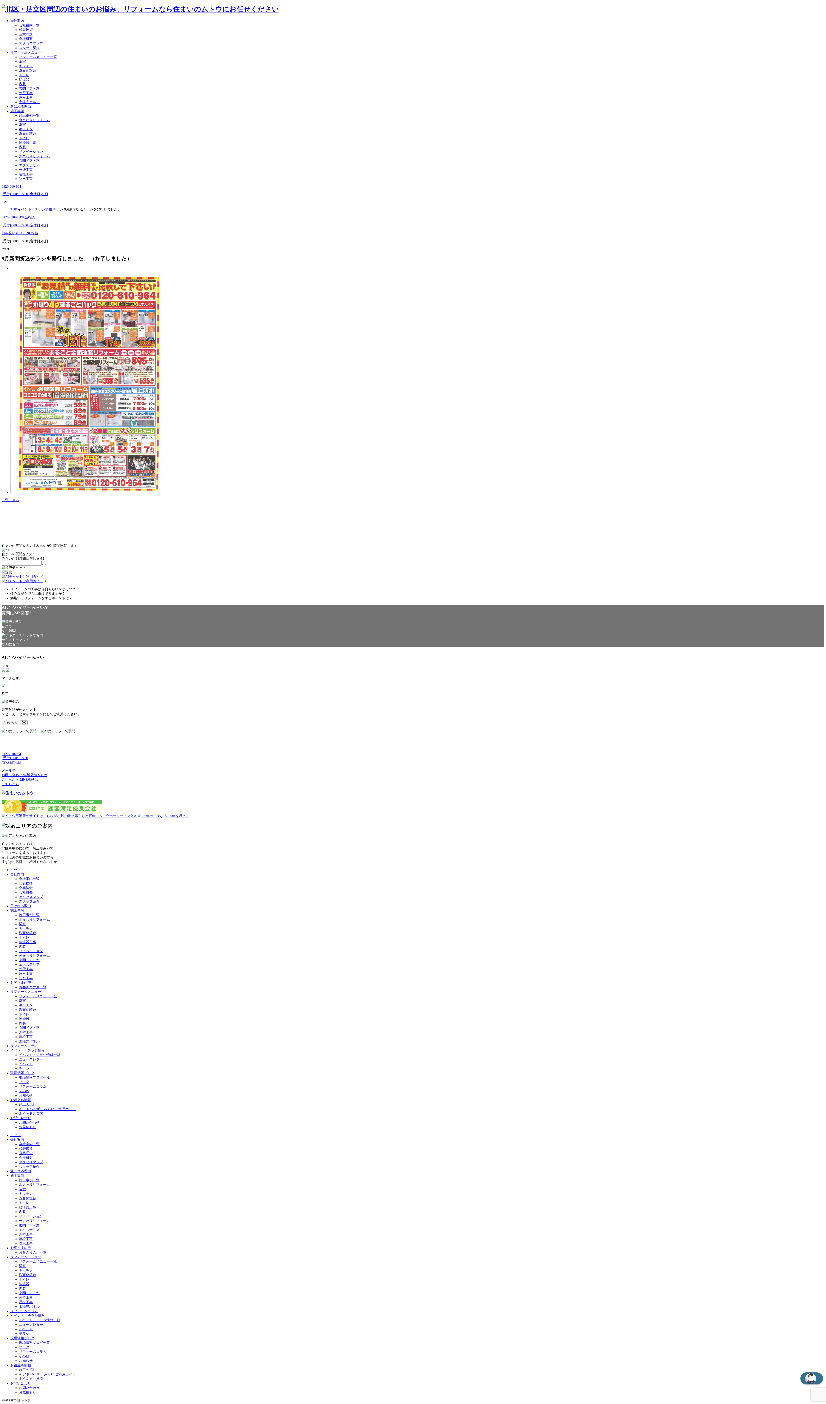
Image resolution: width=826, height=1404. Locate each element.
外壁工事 (26, 93)
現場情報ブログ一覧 (34, 1077)
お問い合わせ (20, 1118)
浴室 (22, 61)
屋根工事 (26, 97)
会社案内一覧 (29, 25)
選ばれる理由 (20, 106)
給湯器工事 (27, 142)
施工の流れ (27, 1104)
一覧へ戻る (10, 500)
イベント (26, 1064)
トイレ (24, 75)
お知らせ (26, 1095)
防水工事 (26, 179)
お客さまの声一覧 (32, 987)
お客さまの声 (20, 982)
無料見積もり (12, 233)
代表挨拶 (26, 30)
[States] (44, 564)
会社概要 (26, 39)
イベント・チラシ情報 (27, 1050)
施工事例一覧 (29, 115)
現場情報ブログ (22, 1073)
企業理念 (26, 34)
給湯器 (24, 79)
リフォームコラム (24, 1046)
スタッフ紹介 (29, 48)
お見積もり (27, 1127)
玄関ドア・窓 (29, 88)
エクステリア (29, 165)
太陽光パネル (29, 102)
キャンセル (10, 722)
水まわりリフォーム (34, 120)
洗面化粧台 (27, 70)
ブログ (24, 1082)
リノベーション (31, 151)
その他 (24, 1091)
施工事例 (17, 111)
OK (24, 722)
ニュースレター (31, 1059)
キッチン (26, 66)
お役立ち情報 (20, 1100)
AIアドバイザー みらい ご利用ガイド (47, 1109)
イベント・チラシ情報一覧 (39, 1055)
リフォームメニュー (25, 52)
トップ (15, 870)
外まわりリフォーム (34, 156)
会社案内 (17, 21)
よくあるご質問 (31, 1113)
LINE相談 (30, 233)
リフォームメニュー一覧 (38, 57)
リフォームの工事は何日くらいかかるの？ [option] (43, 589)
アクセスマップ (31, 43)
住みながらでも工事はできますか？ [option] (37, 593)
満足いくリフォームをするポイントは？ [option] (41, 598)
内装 (22, 84)
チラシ (24, 1068)
